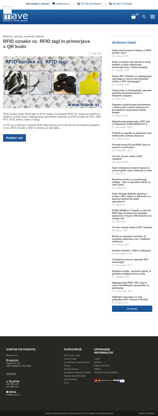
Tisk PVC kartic (70, 359)
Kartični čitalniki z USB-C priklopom (131, 250)
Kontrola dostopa (71, 369)
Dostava (97, 362)
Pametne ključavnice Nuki (75, 376)
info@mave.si (62, 3)
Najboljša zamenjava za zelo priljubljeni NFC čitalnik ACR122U (130, 298)
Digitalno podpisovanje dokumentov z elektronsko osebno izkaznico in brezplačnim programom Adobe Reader (131, 108)
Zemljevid (11, 373)
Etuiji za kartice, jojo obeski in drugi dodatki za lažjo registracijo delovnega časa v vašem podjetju (131, 64)
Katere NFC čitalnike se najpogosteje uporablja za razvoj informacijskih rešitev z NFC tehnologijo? (132, 79)
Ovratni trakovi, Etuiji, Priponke (76, 362)
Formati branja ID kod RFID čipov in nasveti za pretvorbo (131, 146)
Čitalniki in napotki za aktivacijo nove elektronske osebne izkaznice (132, 134)
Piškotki (97, 369)
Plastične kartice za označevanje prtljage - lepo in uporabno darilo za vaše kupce (131, 182)
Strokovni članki (70, 379)
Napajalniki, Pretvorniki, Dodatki (77, 372)
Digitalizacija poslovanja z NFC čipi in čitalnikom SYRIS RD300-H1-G (131, 122)
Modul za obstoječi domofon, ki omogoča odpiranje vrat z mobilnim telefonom (131, 239)
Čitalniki (67, 366)
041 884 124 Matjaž (122, 3)
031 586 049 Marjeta (91, 3)
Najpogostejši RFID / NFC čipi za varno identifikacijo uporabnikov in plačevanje (130, 285)
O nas (66, 383)
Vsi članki (132, 308)
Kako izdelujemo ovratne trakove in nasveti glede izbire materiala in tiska (132, 169)
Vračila (97, 359)
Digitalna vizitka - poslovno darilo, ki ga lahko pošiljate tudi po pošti (131, 272)
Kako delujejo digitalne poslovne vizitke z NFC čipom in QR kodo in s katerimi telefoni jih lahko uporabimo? (131, 197)
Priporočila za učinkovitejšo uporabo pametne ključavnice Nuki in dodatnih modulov (132, 93)
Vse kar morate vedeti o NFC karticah (132, 227)
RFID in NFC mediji (72, 355)
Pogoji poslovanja (101, 366)
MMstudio (151, 413)
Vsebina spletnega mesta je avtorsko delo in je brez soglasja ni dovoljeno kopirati (79, 413)
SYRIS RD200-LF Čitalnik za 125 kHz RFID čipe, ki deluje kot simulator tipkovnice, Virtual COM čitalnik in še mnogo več (132, 214)
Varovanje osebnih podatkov (106, 372)
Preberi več (14, 138)
